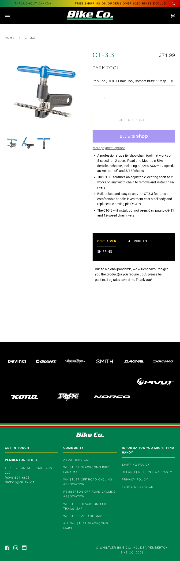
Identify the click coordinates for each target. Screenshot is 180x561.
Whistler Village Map (82, 516)
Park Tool (106, 67)
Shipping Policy (136, 464)
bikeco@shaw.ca (20, 482)
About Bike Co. (76, 459)
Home (10, 37)
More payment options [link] (109, 148)
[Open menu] (12, 15)
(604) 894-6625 (17, 477)
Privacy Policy (135, 479)
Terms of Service (137, 486)
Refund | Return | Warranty (147, 472)
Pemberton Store (21, 460)
